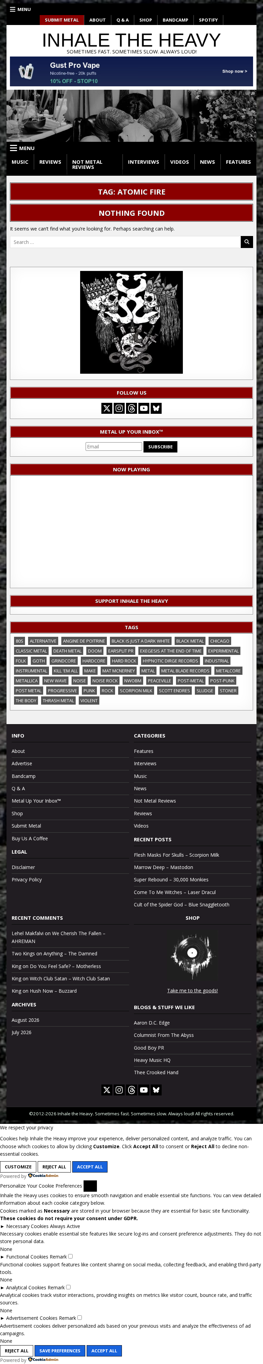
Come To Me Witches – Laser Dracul (175, 892)
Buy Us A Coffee (30, 838)
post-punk (222, 681)
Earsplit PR (121, 651)
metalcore (228, 671)
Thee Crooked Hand (156, 1072)
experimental (223, 651)
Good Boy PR (149, 1047)
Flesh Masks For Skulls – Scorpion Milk (176, 855)
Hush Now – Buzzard (53, 991)
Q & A (122, 20)
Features (238, 161)
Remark (58, 1256)
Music (20, 161)
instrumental (31, 671)
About (97, 20)
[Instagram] (119, 408)
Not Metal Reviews (87, 164)
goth (39, 661)
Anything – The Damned (70, 953)
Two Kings (23, 953)
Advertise (22, 763)
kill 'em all (66, 671)
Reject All (54, 1167)
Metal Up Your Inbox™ (36, 800)
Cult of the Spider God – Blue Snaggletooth (181, 904)
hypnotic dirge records (170, 661)
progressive (62, 690)
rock (107, 690)
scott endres (174, 690)
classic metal (31, 651)
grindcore (63, 661)
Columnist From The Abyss (164, 1035)
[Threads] (131, 408)
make (90, 671)
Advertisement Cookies (32, 1318)
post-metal (191, 681)
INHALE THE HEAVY (131, 40)
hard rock (124, 661)
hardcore (94, 661)
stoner (228, 690)
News (207, 161)
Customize (18, 1167)
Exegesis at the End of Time (171, 651)
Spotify (208, 20)
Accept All (90, 1167)
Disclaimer (23, 867)
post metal (28, 690)
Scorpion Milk (136, 690)
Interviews (143, 161)
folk (21, 661)
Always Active (65, 1226)
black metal (190, 641)
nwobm (132, 681)
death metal (67, 651)
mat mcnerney (118, 671)
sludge (205, 690)
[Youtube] (143, 408)
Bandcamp (175, 20)
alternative (43, 641)
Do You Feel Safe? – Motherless (65, 966)
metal (148, 671)
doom (95, 651)
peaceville (159, 681)
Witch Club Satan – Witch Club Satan (70, 978)
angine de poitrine (84, 641)
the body (26, 700)
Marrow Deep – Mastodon (163, 867)
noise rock (105, 681)
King (16, 966)
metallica (27, 681)
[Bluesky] (156, 408)
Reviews (50, 161)
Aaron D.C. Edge (152, 1022)
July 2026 (22, 1032)
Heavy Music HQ (152, 1060)
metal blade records (185, 671)
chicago (219, 641)
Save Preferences (59, 1351)
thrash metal (58, 700)
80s (19, 641)
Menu (24, 9)
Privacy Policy (27, 879)
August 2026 (25, 1020)
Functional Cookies (27, 1256)
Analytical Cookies (26, 1287)
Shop (145, 20)
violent (89, 700)
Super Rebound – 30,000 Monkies (171, 879)
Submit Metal (62, 20)
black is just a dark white (141, 641)
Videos (179, 161)
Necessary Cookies (27, 1226)
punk (89, 690)
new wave (55, 681)
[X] (106, 408)
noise (79, 681)
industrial (217, 661)
